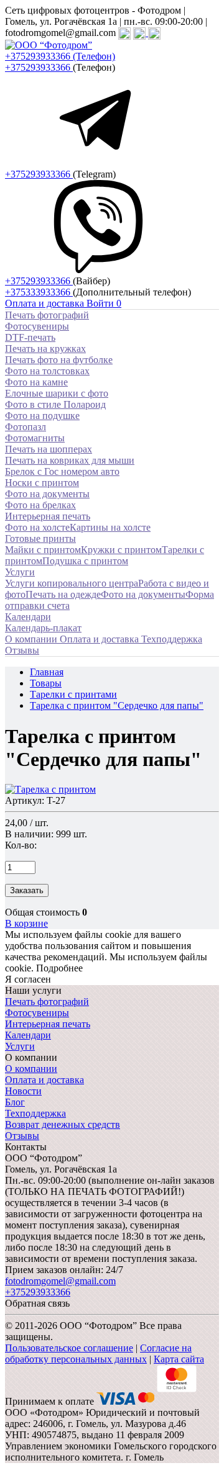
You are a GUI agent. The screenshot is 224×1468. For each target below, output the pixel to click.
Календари (28, 616)
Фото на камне (36, 382)
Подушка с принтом (85, 561)
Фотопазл (25, 426)
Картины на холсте (110, 527)
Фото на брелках (40, 505)
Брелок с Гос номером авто (62, 471)
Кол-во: (21, 845)
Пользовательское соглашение (69, 1348)
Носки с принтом (42, 482)
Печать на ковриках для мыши (69, 460)
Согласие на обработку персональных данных (98, 1353)
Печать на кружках (45, 348)
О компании (31, 1068)
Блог (15, 1102)
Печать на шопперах (48, 449)
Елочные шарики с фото (56, 393)
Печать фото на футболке (59, 359)
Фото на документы (47, 494)
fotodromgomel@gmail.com (60, 1281)
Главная (46, 672)
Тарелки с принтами (73, 694)
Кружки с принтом (121, 549)
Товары (46, 683)
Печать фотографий (47, 315)
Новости (23, 1091)
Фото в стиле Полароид (55, 404)
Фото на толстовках (47, 371)
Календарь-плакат (43, 628)
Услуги (20, 572)
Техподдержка (35, 1113)
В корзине (26, 923)
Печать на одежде (63, 594)
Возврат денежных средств (62, 1124)
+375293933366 (39, 67)
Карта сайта (179, 1359)
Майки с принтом (43, 549)
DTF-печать (30, 337)
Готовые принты (40, 538)
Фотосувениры (37, 326)
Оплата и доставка (44, 1079)
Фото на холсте (37, 527)
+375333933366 (39, 292)
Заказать (27, 890)
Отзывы (22, 1135)
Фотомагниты (35, 438)
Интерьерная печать (47, 516)
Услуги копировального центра (71, 583)
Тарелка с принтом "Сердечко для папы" (116, 705)
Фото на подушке (42, 415)
